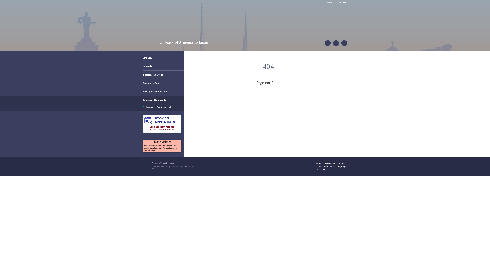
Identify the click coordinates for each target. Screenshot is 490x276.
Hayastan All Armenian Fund (158, 106)
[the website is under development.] (162, 146)
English (329, 2)
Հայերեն (343, 2)
